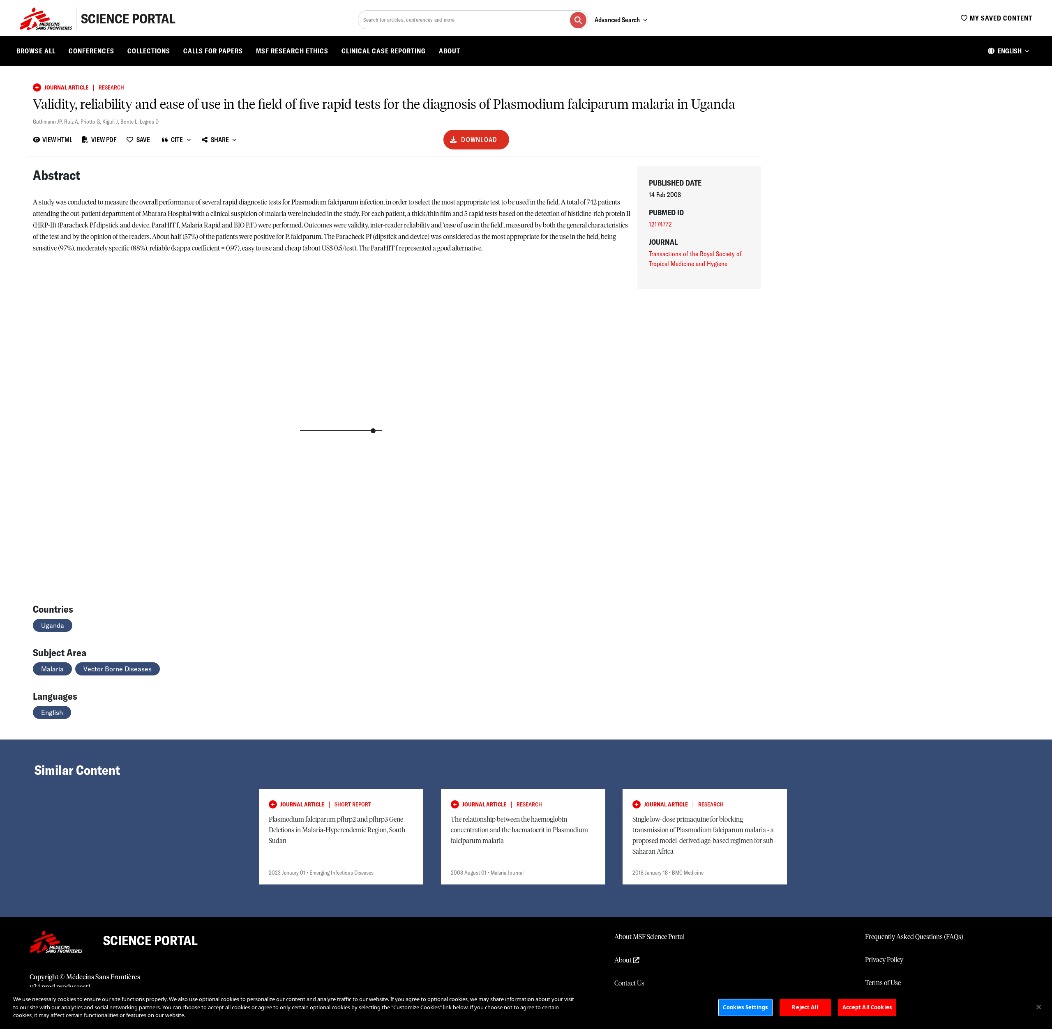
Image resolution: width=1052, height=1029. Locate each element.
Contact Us (629, 983)
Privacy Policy (884, 960)
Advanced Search (617, 20)
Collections (148, 51)
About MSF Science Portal (649, 937)
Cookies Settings (745, 1007)
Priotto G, (91, 121)
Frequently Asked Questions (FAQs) (914, 937)
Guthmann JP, (48, 121)
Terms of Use (883, 983)
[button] (1008, 51)
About (449, 51)
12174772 (660, 224)
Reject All (805, 1007)
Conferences (91, 51)
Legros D (149, 121)
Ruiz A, (72, 121)
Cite (177, 140)
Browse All (35, 51)
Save (143, 140)
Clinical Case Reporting (383, 51)
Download (479, 140)
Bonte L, (130, 121)
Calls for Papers (213, 51)
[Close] (1039, 1007)
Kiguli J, (111, 121)
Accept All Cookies (867, 1007)
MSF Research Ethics (292, 51)
